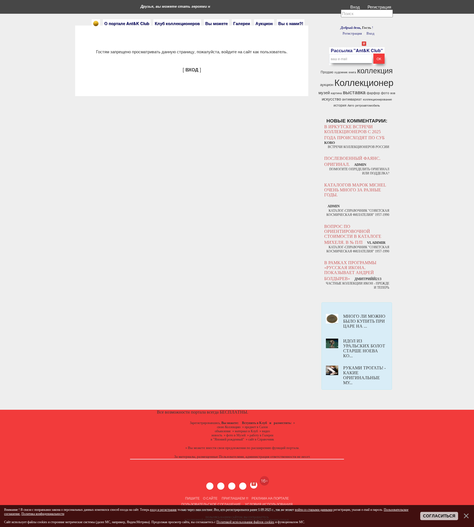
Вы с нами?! (290, 23)
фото (385, 92)
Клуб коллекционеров (177, 23)
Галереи (241, 23)
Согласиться (439, 516)
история (340, 105)
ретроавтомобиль (367, 105)
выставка (354, 92)
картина (336, 93)
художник (341, 72)
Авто (351, 105)
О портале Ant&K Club (126, 23)
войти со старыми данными (313, 510)
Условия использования (268, 504)
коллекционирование (377, 99)
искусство (331, 99)
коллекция (375, 70)
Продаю (327, 71)
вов (392, 93)
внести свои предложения (226, 448)
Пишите (192, 498)
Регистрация (379, 7)
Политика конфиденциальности (42, 514)
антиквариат (352, 99)
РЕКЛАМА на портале (270, 498)
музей (324, 92)
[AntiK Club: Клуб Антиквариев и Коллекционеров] (96, 23)
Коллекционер (363, 82)
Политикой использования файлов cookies (245, 522)
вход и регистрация (163, 510)
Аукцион (264, 23)
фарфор (373, 92)
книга (352, 72)
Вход (355, 7)
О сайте (210, 498)
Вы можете (216, 23)
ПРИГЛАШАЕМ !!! (235, 498)
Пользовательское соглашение (211, 504)
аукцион (326, 84)
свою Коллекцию (229, 427)
